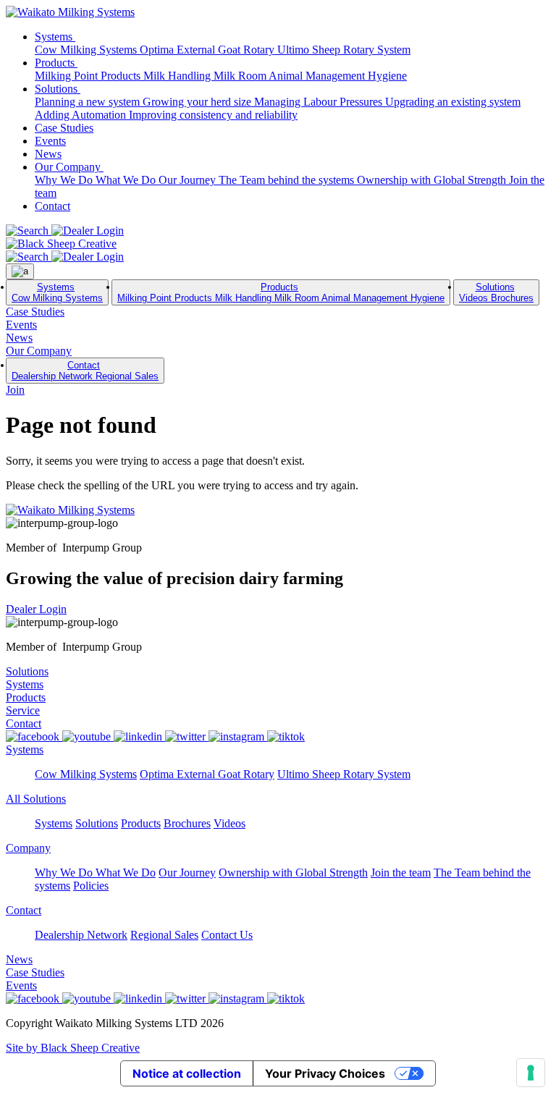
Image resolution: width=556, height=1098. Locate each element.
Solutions (57, 89)
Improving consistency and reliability (213, 115)
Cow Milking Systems (87, 49)
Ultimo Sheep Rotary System (343, 49)
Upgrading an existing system (453, 102)
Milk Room (241, 75)
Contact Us (227, 935)
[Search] (28, 230)
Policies (91, 885)
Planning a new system (89, 102)
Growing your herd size (198, 102)
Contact (52, 206)
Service (23, 710)
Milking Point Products (89, 75)
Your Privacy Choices (325, 1073)
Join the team (401, 872)
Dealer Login (36, 609)
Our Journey (189, 180)
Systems (55, 36)
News (48, 154)
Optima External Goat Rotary (208, 49)
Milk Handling (178, 75)
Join (15, 390)
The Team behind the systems (288, 180)
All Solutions (36, 799)
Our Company (69, 167)
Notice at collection (186, 1073)
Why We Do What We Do (97, 180)
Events (50, 141)
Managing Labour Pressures (319, 102)
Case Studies (64, 128)
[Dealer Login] (87, 230)
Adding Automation (82, 115)
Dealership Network (54, 376)
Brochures (512, 297)
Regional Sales (127, 376)
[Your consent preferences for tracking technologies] (530, 1072)
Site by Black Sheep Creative (73, 1048)
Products (56, 62)
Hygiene (387, 75)
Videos (475, 297)
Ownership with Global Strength (433, 180)
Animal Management (318, 75)
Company (28, 848)
